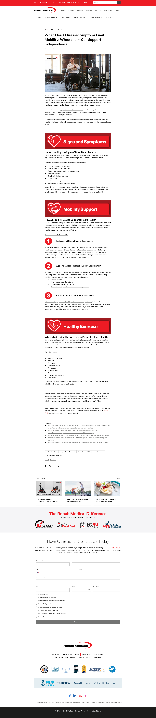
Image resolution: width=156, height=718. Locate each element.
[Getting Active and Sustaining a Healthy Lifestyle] (78, 488)
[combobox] (81, 590)
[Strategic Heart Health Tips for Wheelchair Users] (107, 488)
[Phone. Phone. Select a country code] (38, 573)
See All (118, 478)
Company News (65, 17)
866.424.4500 (85, 657)
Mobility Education (80, 17)
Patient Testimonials (96, 17)
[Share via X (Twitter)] (50, 466)
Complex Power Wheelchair (67, 452)
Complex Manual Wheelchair (54, 455)
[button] (98, 10)
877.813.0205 (59, 654)
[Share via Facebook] (45, 466)
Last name (75, 561)
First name (39, 561)
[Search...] (119, 2)
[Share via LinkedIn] (54, 466)
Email (81, 569)
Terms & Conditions (94, 711)
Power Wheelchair (99, 452)
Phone (38, 569)
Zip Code (96, 586)
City (37, 586)
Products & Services (51, 17)
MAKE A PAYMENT (59, 2)
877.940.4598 (89, 654)
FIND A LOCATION (73, 2)
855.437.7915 (61, 657)
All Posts (38, 17)
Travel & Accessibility (84, 452)
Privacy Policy (80, 711)
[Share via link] (59, 466)
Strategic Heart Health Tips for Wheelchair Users (106, 500)
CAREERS (84, 2)
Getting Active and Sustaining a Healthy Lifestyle (77, 500)
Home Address (40, 577)
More (107, 17)
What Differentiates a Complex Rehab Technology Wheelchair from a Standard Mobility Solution (48, 500)
